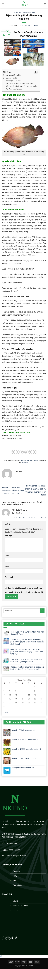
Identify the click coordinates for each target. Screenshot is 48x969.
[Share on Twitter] (22, 452)
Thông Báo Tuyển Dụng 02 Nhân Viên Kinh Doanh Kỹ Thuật (27, 633)
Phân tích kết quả (15, 89)
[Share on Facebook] (18, 452)
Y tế (14, 881)
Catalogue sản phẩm (20, 906)
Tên (7, 556)
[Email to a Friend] (26, 452)
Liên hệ (15, 901)
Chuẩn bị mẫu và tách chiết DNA (21, 84)
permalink (25, 462)
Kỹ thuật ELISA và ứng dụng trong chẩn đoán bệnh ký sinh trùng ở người (13, 490)
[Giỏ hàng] (45, 4)
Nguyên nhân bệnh (12, 78)
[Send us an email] (16, 938)
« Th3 (5, 712)
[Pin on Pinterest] (30, 452)
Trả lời (43, 517)
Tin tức (15, 12)
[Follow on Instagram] (8, 938)
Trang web (9, 577)
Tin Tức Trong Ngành (27, 12)
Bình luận (9, 536)
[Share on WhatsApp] (13, 452)
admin (36, 25)
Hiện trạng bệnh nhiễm (13, 75)
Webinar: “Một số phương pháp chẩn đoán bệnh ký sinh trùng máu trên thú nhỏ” (27, 668)
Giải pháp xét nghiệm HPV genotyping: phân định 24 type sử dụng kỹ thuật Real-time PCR (27, 651)
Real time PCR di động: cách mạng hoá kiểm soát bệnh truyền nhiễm (26, 660)
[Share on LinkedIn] (34, 452)
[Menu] (3, 4)
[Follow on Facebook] (4, 938)
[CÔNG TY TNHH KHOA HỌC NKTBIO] (24, 4)
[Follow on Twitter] (12, 938)
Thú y (15, 876)
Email (7, 567)
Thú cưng (16, 871)
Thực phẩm (17, 885)
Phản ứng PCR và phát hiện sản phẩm (23, 86)
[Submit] (42, 610)
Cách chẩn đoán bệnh (13, 81)
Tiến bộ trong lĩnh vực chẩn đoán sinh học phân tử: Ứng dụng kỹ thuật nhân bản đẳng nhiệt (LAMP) (27, 641)
